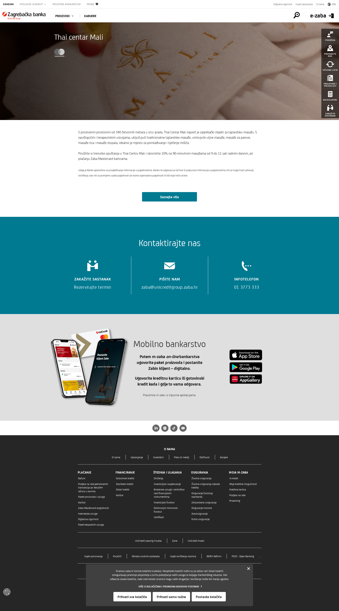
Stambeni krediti (124, 484)
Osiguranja (199, 472)
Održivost (205, 457)
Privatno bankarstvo (67, 4)
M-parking (234, 500)
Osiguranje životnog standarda (202, 494)
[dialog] (169, 585)
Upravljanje (137, 457)
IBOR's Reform (214, 556)
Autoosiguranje (199, 513)
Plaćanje (84, 472)
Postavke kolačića (209, 596)
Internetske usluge (88, 513)
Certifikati (159, 517)
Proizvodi (62, 16)
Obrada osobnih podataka (146, 556)
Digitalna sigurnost (282, 4)
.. (259, 556)
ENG (334, 4)
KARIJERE (90, 16)
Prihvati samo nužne (171, 596)
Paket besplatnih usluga (91, 524)
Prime (90, 4)
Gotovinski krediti (125, 478)
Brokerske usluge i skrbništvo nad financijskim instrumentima (169, 492)
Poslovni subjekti (32, 4)
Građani (8, 4)
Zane (174, 540)
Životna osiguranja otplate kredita (205, 485)
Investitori (158, 457)
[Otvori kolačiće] (7, 592)
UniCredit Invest (196, 540)
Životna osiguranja (201, 478)
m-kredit (233, 478)
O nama (320, 4)
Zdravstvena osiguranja (204, 502)
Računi (81, 478)
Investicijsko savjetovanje (167, 484)
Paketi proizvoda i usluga (91, 496)
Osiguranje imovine (201, 508)
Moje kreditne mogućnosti (243, 484)
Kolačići (117, 556)
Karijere (224, 457)
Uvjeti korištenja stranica (183, 556)
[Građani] (24, 16)
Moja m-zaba (238, 472)
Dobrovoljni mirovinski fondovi (166, 509)
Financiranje (125, 472)
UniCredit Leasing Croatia (148, 540)
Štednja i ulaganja (167, 472)
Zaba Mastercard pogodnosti (93, 508)
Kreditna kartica (237, 489)
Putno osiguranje (200, 519)
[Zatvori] (248, 568)
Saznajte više (169, 196)
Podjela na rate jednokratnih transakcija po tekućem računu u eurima (93, 487)
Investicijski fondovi (164, 502)
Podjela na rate (237, 495)
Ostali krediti (122, 489)
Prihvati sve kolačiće (132, 596)
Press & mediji (181, 457)
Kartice (81, 502)
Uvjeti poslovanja (304, 4)
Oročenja (158, 478)
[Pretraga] (296, 15)
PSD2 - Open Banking (243, 556)
